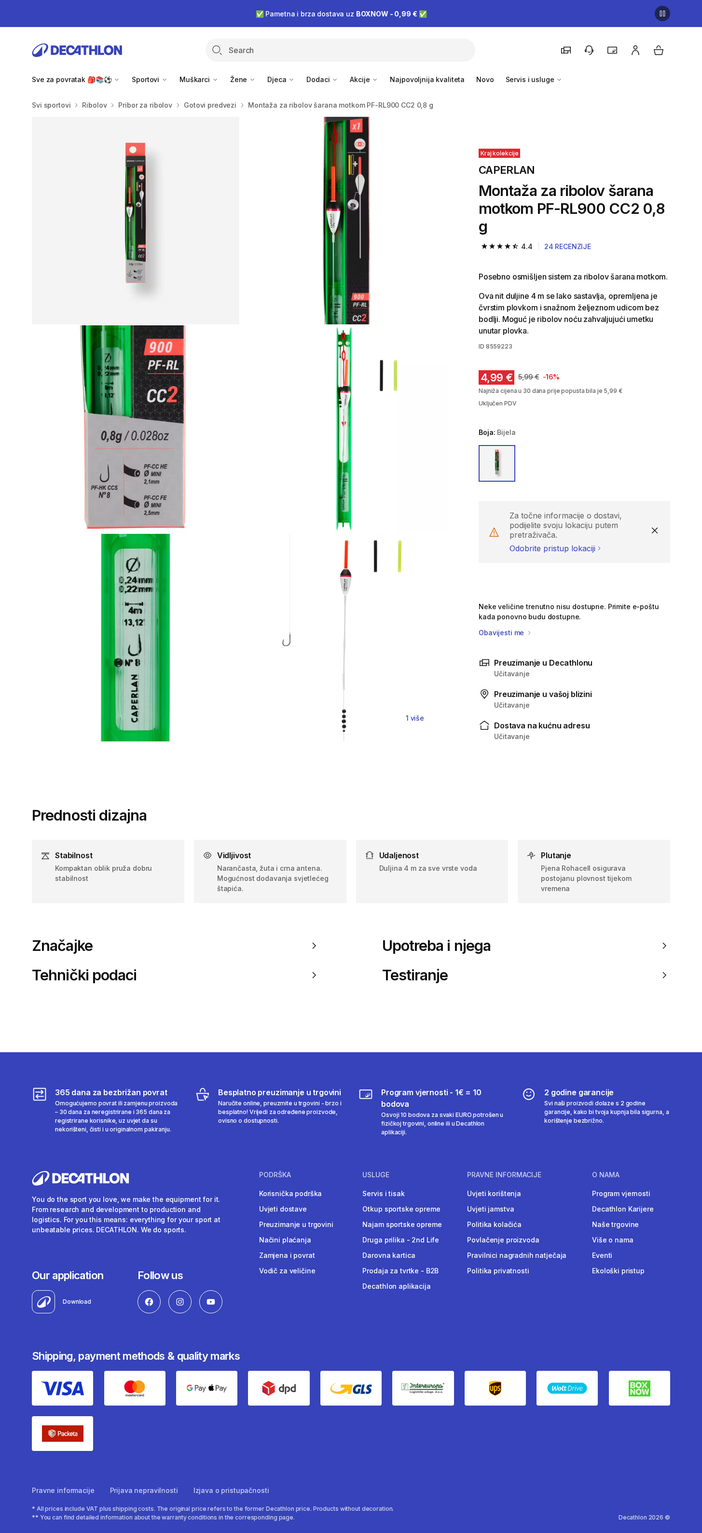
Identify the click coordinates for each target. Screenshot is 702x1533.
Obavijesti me (502, 632)
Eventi (602, 1255)
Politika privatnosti (498, 1271)
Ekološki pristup (618, 1271)
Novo (485, 79)
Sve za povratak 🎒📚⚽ (72, 79)
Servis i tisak (383, 1193)
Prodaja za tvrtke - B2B (400, 1271)
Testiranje (415, 975)
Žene (239, 79)
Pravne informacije (63, 1490)
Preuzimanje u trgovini (296, 1224)
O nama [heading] (605, 1175)
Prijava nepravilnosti (144, 1490)
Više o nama (612, 1240)
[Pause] (662, 13)
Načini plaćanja (285, 1240)
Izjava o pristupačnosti (231, 1490)
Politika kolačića (494, 1224)
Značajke (62, 945)
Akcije (361, 79)
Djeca (277, 79)
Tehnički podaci (84, 975)
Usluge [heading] (375, 1175)
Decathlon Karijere (622, 1209)
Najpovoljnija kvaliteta (427, 79)
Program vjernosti (621, 1193)
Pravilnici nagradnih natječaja (516, 1255)
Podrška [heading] (275, 1175)
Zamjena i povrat (287, 1255)
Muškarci (195, 79)
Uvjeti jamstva (490, 1209)
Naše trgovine (615, 1224)
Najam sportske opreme (401, 1224)
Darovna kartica (388, 1255)
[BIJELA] (497, 463)
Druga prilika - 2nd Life (400, 1240)
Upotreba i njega (436, 945)
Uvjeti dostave (283, 1209)
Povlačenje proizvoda (503, 1240)
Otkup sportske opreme (401, 1209)
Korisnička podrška (290, 1193)
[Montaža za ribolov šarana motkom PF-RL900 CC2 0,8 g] (135, 220)
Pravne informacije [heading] (504, 1175)
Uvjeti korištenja (494, 1193)
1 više (415, 718)
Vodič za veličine (287, 1271)
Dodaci (318, 79)
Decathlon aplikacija (396, 1286)
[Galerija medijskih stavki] (240, 429)
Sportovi (146, 79)
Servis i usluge (531, 79)
